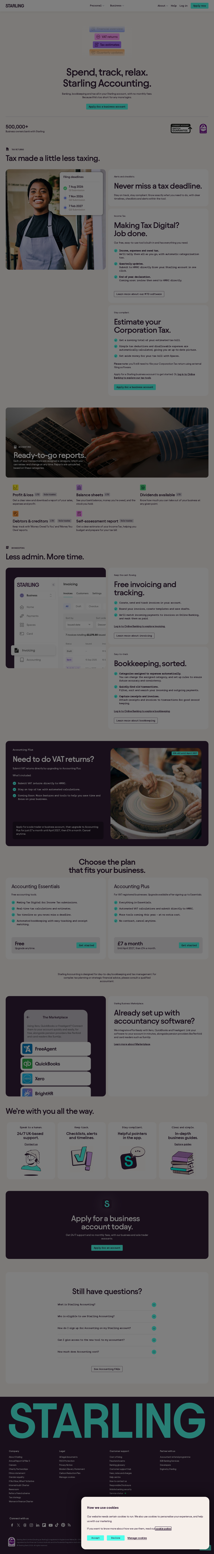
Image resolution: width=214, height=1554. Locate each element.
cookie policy (163, 1528)
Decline (115, 1538)
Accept (95, 1538)
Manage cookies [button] (137, 1537)
